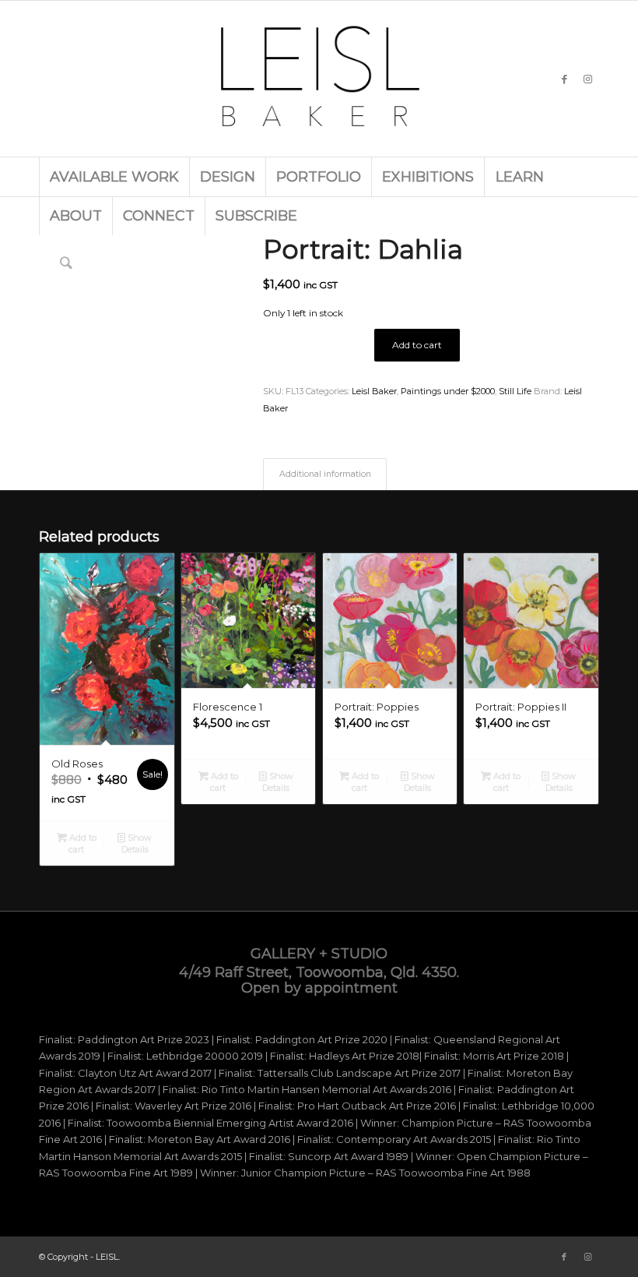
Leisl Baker (374, 391)
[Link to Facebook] (564, 78)
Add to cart (417, 345)
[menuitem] (114, 176)
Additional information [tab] (325, 474)
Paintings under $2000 (448, 391)
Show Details (136, 843)
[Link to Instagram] (587, 78)
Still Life (515, 391)
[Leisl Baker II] (319, 79)
